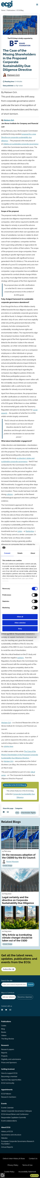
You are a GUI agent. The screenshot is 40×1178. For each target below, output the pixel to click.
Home (3, 10)
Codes (3, 1026)
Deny (20, 629)
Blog (3, 1029)
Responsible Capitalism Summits (13, 1118)
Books (3, 1032)
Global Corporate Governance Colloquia (16, 1111)
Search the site (6, 981)
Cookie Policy (9, 1172)
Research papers (7, 1049)
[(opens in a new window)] (4, 812)
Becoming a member (9, 1076)
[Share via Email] (8, 812)
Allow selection (20, 623)
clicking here (8, 746)
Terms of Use (27, 1165)
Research (5, 1045)
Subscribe (7, 969)
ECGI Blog (20, 10)
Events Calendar (7, 1108)
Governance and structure (11, 1135)
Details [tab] (20, 553)
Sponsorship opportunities (11, 1080)
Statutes (4, 1138)
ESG (17, 813)
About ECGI (5, 1127)
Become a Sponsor (25, 997)
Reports (4, 1053)
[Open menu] (37, 4)
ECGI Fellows (6, 1094)
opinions (20, 658)
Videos (3, 1035)
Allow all (20, 617)
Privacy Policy (13, 1165)
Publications (11, 10)
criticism (10, 494)
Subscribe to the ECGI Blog (14, 785)
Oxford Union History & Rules (14, 1159)
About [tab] (33, 553)
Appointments (7, 1090)
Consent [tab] (7, 553)
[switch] (35, 595)
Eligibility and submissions (11, 1059)
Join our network (8, 997)
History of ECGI (7, 1131)
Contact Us (33, 1159)
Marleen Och (13, 75)
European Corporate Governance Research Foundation (17, 1142)
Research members (8, 1097)
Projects (4, 1056)
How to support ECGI (9, 1073)
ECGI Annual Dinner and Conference (14, 1114)
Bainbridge (30, 531)
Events (4, 1104)
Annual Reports (7, 1147)
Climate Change (7, 865)
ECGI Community (7, 1083)
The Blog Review (7, 1039)
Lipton (19, 531)
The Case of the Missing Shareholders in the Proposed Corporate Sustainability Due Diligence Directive (19, 754)
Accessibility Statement (27, 1172)
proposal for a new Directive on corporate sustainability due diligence (18, 137)
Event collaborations (9, 1121)
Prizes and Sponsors (9, 1063)
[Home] (6, 4)
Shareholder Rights (28, 813)
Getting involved (7, 1069)
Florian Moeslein (12, 862)
